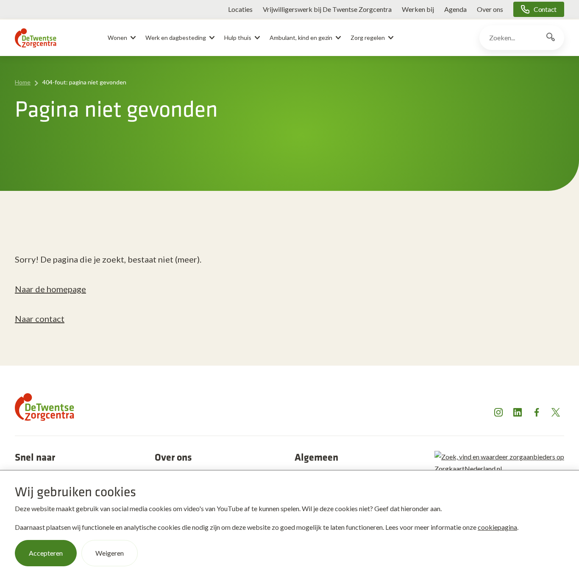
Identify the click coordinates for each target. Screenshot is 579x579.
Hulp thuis (237, 37)
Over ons (490, 9)
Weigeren (109, 553)
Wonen (117, 37)
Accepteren (46, 553)
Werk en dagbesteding (175, 37)
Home (23, 82)
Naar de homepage (50, 289)
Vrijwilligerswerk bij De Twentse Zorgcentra (327, 9)
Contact (545, 9)
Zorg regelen (368, 37)
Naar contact (39, 318)
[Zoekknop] (550, 37)
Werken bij (418, 9)
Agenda (455, 9)
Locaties (240, 9)
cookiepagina (497, 527)
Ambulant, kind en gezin (301, 37)
